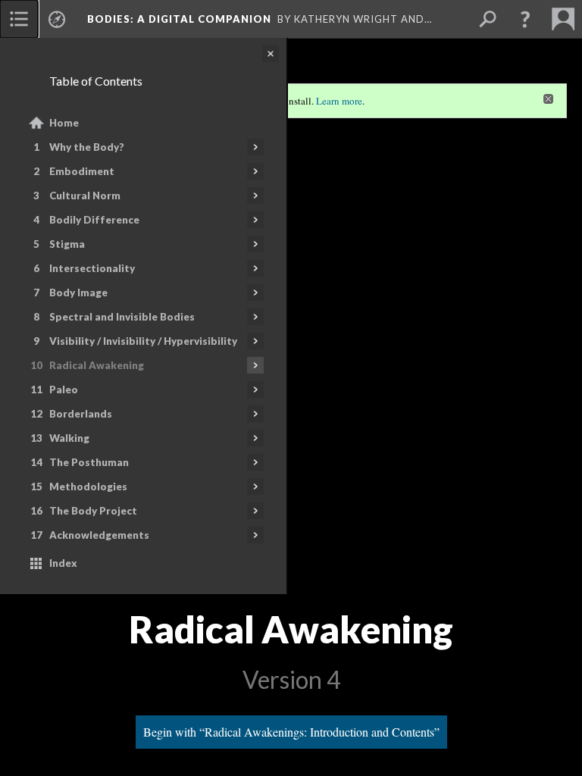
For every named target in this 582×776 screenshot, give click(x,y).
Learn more (339, 101)
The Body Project (93, 511)
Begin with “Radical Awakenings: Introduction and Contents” (291, 732)
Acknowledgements (99, 535)
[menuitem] (19, 19)
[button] (525, 19)
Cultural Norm (84, 195)
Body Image (78, 292)
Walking (69, 438)
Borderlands (80, 414)
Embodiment (81, 171)
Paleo (63, 389)
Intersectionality (92, 268)
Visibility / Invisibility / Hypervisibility (143, 341)
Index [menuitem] (63, 563)
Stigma (67, 244)
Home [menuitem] (64, 123)
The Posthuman (89, 462)
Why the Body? (86, 147)
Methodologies (88, 486)
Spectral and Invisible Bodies (122, 317)
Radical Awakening (96, 365)
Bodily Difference (94, 220)
